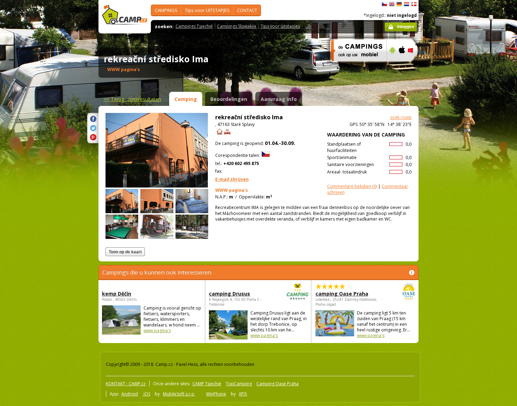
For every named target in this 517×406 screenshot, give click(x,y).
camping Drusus (229, 293)
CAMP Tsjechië (206, 384)
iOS (146, 394)
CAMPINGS (166, 10)
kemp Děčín (116, 293)
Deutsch (399, 4)
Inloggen (405, 26)
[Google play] (392, 65)
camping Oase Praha (341, 293)
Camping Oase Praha (277, 384)
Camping (185, 99)
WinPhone (216, 394)
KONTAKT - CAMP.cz (126, 384)
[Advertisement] (448, 211)
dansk (414, 4)
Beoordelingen (228, 99)
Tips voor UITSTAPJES (207, 10)
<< (132, 99)
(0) (352, 186)
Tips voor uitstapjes (280, 26)
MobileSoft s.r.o (179, 394)
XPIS (243, 394)
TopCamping (239, 384)
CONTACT (247, 10)
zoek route (400, 117)
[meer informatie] (356, 65)
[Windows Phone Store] (414, 65)
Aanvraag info (279, 99)
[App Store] (401, 65)
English (392, 4)
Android (129, 394)
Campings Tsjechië (194, 26)
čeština (384, 4)
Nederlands (406, 4)
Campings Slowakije (236, 26)
